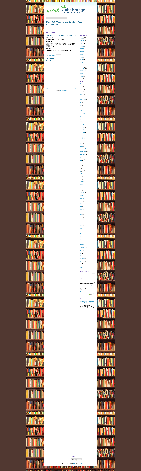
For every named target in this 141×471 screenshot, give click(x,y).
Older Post (76, 88)
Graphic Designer (82, 154)
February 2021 (82, 65)
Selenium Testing (82, 230)
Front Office (82, 149)
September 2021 (82, 54)
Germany (81, 152)
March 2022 (82, 46)
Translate (78, 460)
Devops (81, 130)
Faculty (81, 141)
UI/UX (81, 253)
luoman (74, 463)
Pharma (81, 209)
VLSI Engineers (82, 258)
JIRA (80, 176)
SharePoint (81, 236)
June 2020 (81, 78)
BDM (80, 107)
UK (80, 255)
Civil (80, 121)
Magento (81, 181)
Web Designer (82, 261)
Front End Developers (83, 148)
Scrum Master (82, 228)
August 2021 (82, 56)
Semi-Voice (81, 231)
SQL (80, 239)
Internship (81, 163)
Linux (81, 179)
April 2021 (81, 62)
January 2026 (82, 37)
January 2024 (82, 40)
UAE (80, 252)
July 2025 (81, 38)
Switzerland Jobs (82, 244)
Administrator (82, 89)
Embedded (81, 138)
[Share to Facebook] (59, 54)
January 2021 (82, 67)
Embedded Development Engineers (85, 140)
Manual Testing (82, 187)
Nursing (81, 203)
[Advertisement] (87, 329)
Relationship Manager (83, 219)
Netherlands (82, 198)
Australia (81, 100)
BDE (80, 105)
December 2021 (82, 51)
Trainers (81, 250)
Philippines (81, 211)
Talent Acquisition (82, 247)
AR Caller (81, 96)
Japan (81, 173)
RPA (80, 222)
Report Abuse (82, 267)
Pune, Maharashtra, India (53, 55)
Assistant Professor (83, 99)
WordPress (81, 264)
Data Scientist (82, 127)
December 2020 (82, 68)
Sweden (81, 242)
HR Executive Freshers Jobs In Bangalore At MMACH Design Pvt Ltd (87, 285)
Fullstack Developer (83, 151)
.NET (81, 83)
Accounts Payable (83, 88)
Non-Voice (81, 201)
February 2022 (82, 48)
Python (81, 214)
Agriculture (81, 91)
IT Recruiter (82, 170)
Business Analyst (82, 113)
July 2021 (81, 57)
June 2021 (81, 59)
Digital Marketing (82, 132)
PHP (80, 212)
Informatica (81, 162)
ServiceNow (82, 234)
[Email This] (56, 54)
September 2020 (82, 73)
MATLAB (81, 189)
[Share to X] (58, 54)
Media (81, 190)
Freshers (81, 146)
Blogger (81, 463)
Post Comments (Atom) (64, 90)
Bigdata (81, 110)
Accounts (81, 86)
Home (62, 88)
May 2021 (81, 60)
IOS (80, 165)
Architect (81, 97)
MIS (80, 193)
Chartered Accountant (83, 118)
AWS (81, 102)
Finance (81, 143)
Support (81, 241)
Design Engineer (82, 129)
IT (80, 168)
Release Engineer (82, 220)
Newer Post (48, 88)
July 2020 (81, 76)
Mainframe (81, 182)
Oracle (81, 206)
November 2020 (82, 70)
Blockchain (81, 111)
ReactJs (81, 217)
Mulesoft (81, 195)
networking (81, 200)
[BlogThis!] (57, 54)
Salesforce (81, 225)
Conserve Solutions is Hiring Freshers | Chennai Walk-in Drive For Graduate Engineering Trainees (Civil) (87, 302)
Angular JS (81, 94)
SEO (80, 233)
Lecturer (81, 178)
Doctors (81, 135)
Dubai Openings (82, 137)
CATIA (81, 116)
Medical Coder (82, 192)
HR (80, 157)
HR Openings (82, 159)
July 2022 (81, 45)
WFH (80, 263)
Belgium (81, 108)
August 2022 (82, 43)
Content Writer (82, 124)
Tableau (81, 245)
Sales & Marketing (83, 223)
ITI (80, 171)
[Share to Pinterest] (60, 54)
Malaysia (81, 184)
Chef (80, 119)
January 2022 (82, 49)
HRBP (81, 160)
